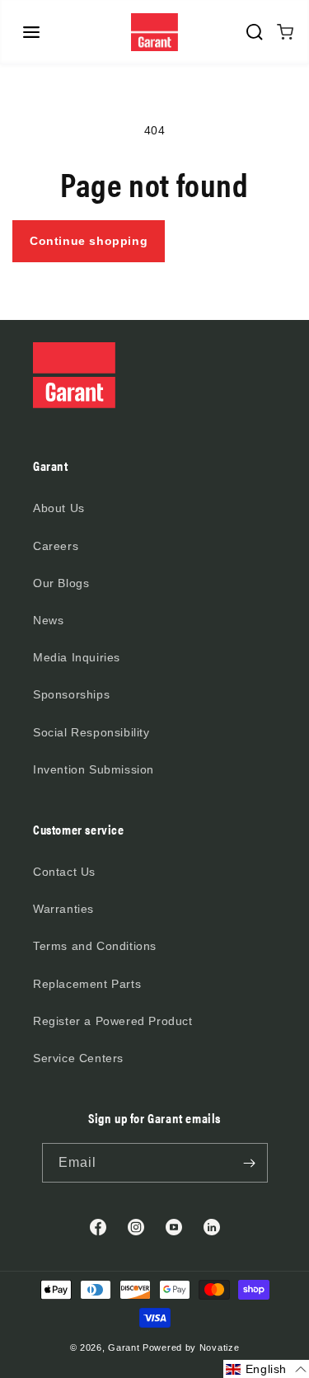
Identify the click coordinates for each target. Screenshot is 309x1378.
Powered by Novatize (191, 1347)
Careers (55, 546)
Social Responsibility (91, 732)
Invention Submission (93, 769)
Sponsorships (71, 694)
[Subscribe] (250, 1162)
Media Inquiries (76, 657)
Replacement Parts (87, 983)
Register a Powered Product (113, 1021)
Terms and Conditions (95, 945)
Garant (123, 1347)
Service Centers (78, 1058)
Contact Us (64, 871)
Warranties (63, 908)
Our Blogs (61, 583)
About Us (59, 508)
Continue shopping (88, 240)
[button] (31, 32)
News (48, 620)
